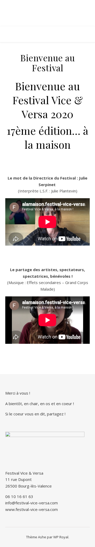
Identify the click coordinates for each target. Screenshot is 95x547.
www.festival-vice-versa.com (31, 509)
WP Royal (60, 537)
